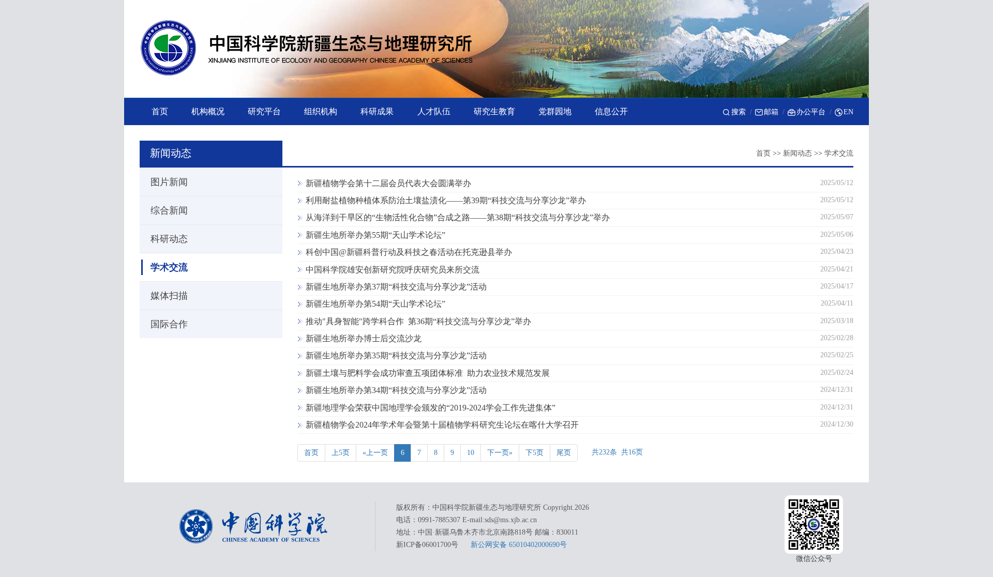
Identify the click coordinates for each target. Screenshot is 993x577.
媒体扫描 (169, 296)
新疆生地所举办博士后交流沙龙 (364, 338)
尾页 (563, 453)
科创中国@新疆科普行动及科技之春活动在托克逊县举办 (409, 252)
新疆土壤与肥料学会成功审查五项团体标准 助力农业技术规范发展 (428, 373)
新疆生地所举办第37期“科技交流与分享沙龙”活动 (396, 286)
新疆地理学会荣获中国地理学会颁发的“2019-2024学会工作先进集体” (430, 407)
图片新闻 (169, 182)
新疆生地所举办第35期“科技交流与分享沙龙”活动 (396, 355)
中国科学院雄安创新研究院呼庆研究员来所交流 (392, 269)
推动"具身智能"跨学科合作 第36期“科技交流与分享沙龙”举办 (418, 321)
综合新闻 (169, 210)
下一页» (500, 453)
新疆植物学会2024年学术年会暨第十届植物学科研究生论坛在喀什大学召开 (442, 424)
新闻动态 (797, 153)
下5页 (534, 453)
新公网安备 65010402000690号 (519, 545)
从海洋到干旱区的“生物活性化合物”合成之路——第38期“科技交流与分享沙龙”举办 (458, 217)
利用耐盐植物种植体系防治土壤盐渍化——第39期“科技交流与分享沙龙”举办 (446, 200)
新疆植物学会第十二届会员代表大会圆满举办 (388, 183)
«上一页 (375, 453)
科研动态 (169, 239)
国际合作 (169, 324)
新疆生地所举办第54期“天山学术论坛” (375, 303)
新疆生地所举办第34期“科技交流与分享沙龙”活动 (396, 390)
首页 (763, 153)
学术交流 (838, 153)
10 (470, 453)
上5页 (341, 453)
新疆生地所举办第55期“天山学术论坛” (375, 235)
